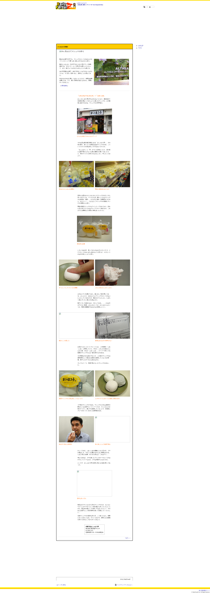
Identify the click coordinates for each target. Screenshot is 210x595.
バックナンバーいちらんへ (124, 585)
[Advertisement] (105, 26)
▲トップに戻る (61, 585)
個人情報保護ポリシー (204, 590)
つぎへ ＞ (128, 538)
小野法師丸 (64, 85)
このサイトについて (82, 3)
